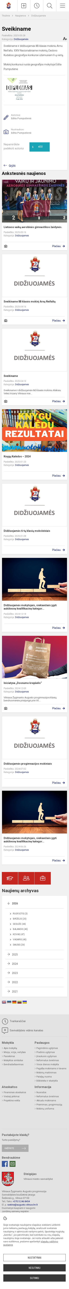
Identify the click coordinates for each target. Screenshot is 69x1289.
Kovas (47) (19, 934)
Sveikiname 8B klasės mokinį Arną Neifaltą (30, 301)
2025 (15, 954)
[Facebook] (5, 1164)
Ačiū (37, 147)
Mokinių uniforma (45, 1108)
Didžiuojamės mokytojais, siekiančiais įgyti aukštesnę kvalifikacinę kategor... (30, 607)
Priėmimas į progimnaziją (49, 1104)
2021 (15, 991)
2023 (15, 973)
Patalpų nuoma (44, 1076)
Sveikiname (11, 375)
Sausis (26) (19, 944)
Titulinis (6, 15)
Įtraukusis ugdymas (46, 1056)
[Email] (12, 1164)
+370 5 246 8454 (21, 1201)
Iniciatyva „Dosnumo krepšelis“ (23, 683)
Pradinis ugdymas (45, 1052)
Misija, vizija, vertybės (15, 1052)
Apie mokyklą (10, 1048)
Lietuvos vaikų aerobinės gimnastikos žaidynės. (33, 227)
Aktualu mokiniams (46, 1100)
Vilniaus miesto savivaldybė (38, 1179)
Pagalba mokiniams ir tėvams (51, 1068)
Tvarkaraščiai (17, 1021)
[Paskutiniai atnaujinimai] (36, 5)
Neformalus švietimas (47, 1060)
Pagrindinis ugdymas (47, 1048)
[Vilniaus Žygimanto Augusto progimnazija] (8, 5)
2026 (15, 903)
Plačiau (56, 246)
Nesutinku (34, 1267)
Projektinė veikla (12, 1100)
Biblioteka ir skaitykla (47, 1080)
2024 (15, 963)
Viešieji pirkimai (12, 1096)
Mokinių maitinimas (46, 1072)
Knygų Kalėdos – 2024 (17, 456)
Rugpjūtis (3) (20, 913)
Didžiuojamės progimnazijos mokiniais (28, 763)
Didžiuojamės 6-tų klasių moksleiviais (27, 530)
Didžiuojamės (38, 15)
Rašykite (9, 1148)
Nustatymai (34, 1257)
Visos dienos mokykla (47, 1064)
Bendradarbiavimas (14, 1064)
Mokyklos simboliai (13, 1060)
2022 (15, 982)
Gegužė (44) (19, 924)
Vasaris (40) (19, 939)
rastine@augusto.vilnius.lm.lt (22, 1204)
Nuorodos (41, 1092)
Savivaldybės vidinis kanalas (26, 1030)
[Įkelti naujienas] (23, 5)
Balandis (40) (20, 929)
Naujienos (20, 15)
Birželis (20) (19, 919)
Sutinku (34, 1278)
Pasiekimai (9, 1056)
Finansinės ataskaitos (15, 1092)
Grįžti (12, 166)
